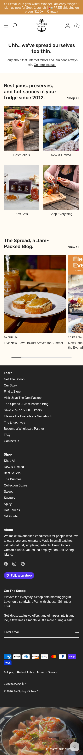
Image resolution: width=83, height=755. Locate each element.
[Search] (15, 26)
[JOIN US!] (77, 632)
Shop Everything (61, 214)
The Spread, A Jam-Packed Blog (26, 404)
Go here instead (45, 64)
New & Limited (61, 155)
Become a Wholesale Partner (24, 428)
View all (73, 247)
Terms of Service (47, 672)
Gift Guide (11, 516)
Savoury (9, 497)
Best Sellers (21, 155)
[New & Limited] (61, 128)
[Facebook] (6, 563)
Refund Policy (25, 672)
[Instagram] (14, 563)
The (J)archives (14, 422)
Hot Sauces (12, 510)
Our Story (10, 385)
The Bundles (12, 479)
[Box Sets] (21, 187)
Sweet (8, 491)
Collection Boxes (15, 485)
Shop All (9, 460)
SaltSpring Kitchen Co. (27, 691)
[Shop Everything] (61, 187)
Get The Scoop (14, 379)
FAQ (7, 434)
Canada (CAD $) (14, 683)
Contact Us (11, 441)
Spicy (8, 504)
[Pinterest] (23, 563)
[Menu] (6, 25)
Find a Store (12, 391)
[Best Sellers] (21, 128)
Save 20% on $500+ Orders (23, 410)
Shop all (73, 98)
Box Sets (21, 214)
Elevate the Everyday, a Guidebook (28, 416)
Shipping (9, 672)
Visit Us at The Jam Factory (23, 397)
